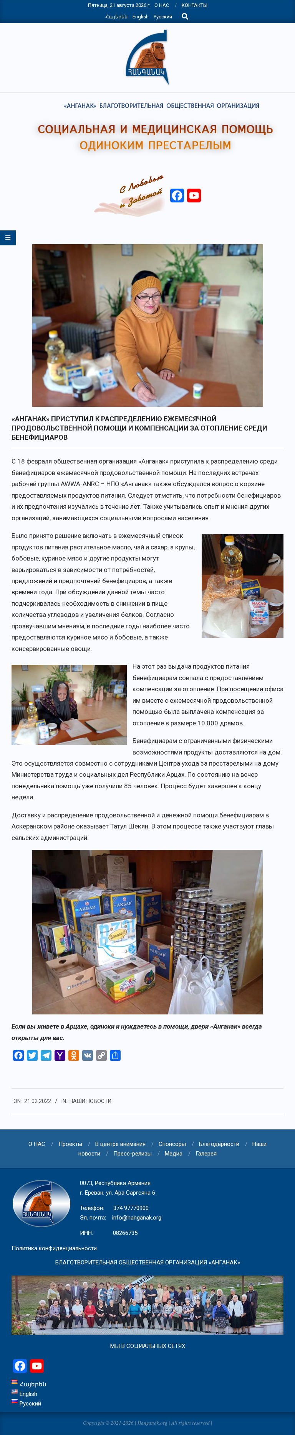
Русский (163, 17)
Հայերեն (116, 17)
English (141, 17)
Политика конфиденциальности (54, 1248)
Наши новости (90, 1101)
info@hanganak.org (136, 1217)
